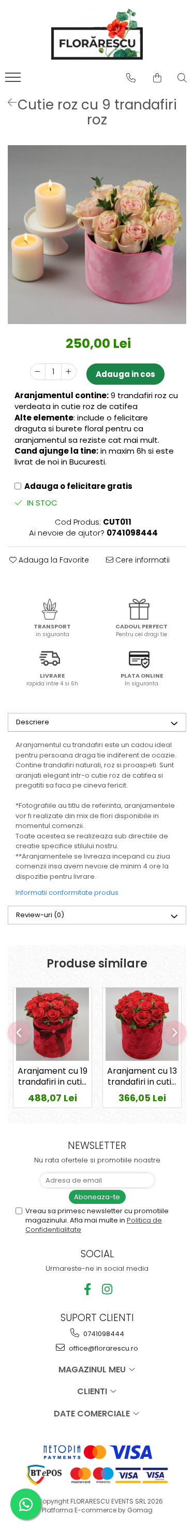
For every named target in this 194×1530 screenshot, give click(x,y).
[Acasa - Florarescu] (97, 34)
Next (178, 245)
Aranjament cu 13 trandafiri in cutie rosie (142, 1077)
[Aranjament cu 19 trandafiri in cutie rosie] (52, 1024)
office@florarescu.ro (102, 1348)
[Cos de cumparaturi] (157, 77)
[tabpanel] (97, 234)
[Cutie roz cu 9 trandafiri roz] (97, 234)
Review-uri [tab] (40, 915)
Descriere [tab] (32, 722)
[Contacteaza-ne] (131, 77)
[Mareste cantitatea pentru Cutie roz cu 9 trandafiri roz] (69, 371)
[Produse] (14, 80)
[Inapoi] (8, 102)
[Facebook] (87, 1289)
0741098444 (103, 1334)
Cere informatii (141, 560)
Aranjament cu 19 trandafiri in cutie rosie (52, 1077)
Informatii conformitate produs (67, 892)
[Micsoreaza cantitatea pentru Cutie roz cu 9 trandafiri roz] (38, 371)
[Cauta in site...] (182, 77)
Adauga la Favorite (53, 560)
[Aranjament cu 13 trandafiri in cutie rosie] (142, 1024)
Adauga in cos (125, 374)
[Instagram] (107, 1289)
